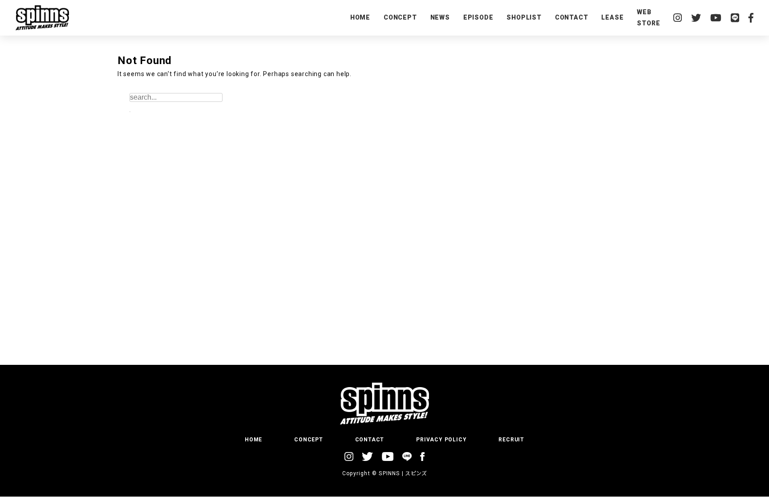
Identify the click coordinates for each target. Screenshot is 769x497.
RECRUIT (511, 439)
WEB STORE (648, 17)
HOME (360, 17)
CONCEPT (400, 17)
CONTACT (571, 17)
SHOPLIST (523, 17)
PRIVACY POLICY (441, 439)
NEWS (440, 17)
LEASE (612, 17)
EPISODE (478, 17)
